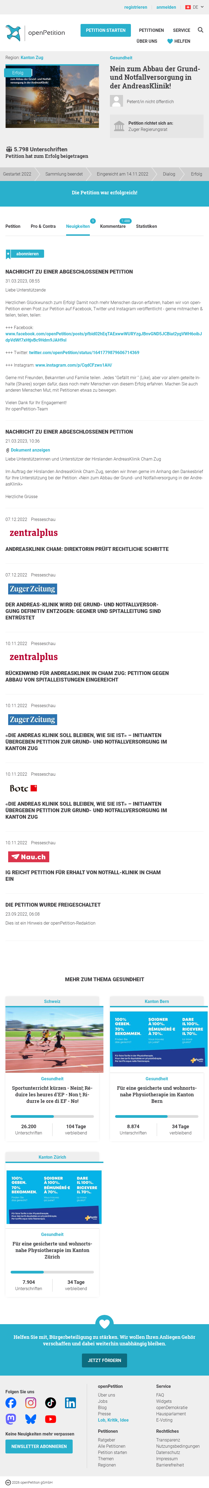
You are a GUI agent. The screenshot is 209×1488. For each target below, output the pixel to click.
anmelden (166, 7)
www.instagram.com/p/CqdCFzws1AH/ (73, 365)
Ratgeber (106, 1440)
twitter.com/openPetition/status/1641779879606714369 (84, 352)
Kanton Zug (32, 57)
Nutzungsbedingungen (178, 1446)
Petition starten (105, 30)
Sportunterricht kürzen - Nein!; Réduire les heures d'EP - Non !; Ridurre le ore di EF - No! (52, 1094)
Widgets (164, 1401)
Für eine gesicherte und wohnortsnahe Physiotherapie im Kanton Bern (157, 1094)
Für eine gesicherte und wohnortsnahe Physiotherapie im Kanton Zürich (52, 1250)
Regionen (107, 1465)
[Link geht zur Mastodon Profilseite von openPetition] (10, 1418)
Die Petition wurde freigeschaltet (53, 905)
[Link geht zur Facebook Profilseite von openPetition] (10, 1402)
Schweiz (52, 1001)
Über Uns (147, 41)
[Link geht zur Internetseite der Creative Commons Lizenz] (8, 1482)
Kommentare (113, 224)
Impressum (167, 1458)
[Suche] (200, 30)
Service (181, 30)
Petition (12, 226)
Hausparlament (171, 1413)
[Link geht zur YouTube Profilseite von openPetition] (50, 1418)
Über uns (106, 1395)
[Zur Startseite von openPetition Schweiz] (35, 33)
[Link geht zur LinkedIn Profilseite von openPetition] (70, 1402)
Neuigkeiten (78, 224)
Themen (106, 1458)
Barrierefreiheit (170, 1465)
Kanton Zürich (52, 1157)
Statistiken (146, 226)
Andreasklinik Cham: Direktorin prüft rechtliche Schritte (87, 549)
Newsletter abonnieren (39, 1446)
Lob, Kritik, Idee (113, 1420)
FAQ (160, 1395)
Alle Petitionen (111, 1446)
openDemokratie (172, 1407)
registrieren (135, 7)
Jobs (102, 1401)
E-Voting (164, 1420)
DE (194, 7)
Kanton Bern (157, 1001)
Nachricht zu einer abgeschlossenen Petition (69, 272)
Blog (102, 1407)
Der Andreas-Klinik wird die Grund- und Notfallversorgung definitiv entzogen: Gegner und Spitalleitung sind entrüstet (83, 611)
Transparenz (168, 1440)
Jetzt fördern (104, 1360)
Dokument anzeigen (30, 450)
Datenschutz (168, 1452)
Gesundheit (121, 57)
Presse (104, 1413)
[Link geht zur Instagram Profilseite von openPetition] (30, 1402)
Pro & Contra (43, 226)
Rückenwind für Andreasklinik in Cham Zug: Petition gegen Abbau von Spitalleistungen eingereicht (87, 676)
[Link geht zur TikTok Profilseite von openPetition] (50, 1402)
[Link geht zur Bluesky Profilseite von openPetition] (30, 1418)
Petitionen (152, 30)
